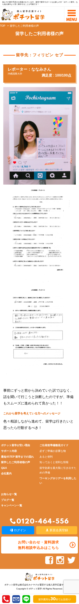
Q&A (4, 467)
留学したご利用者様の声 (15, 462)
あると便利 (46, 456)
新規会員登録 (58, 530)
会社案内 (6, 473)
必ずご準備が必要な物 (53, 451)
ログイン (19, 530)
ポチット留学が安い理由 (15, 445)
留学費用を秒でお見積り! (54, 599)
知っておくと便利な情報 (54, 462)
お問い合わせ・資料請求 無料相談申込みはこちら (38, 545)
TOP (2, 25)
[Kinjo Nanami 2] (38, 380)
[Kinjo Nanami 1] (38, 280)
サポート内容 (9, 451)
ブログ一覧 (7, 499)
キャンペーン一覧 (11, 505)
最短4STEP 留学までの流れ (17, 456)
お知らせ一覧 (9, 494)
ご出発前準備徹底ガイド (54, 445)
